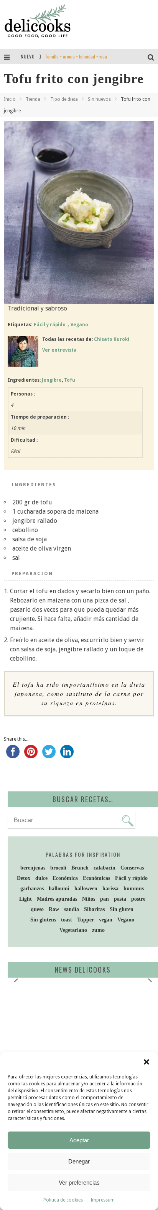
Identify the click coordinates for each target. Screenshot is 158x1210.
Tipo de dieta (64, 99)
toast (66, 920)
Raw (54, 909)
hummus (133, 888)
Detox (23, 878)
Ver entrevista (59, 350)
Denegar (79, 1161)
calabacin (104, 868)
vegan (105, 920)
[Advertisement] (75, 1047)
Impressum (103, 1200)
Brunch (80, 868)
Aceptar (79, 1140)
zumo (98, 930)
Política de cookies (63, 1200)
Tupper (85, 920)
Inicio (10, 99)
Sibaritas (94, 909)
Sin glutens (43, 920)
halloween (85, 888)
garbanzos (32, 888)
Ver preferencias (79, 1182)
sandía (71, 909)
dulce (41, 878)
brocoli (58, 868)
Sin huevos (99, 99)
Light (25, 899)
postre (138, 899)
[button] (146, 1062)
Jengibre (52, 380)
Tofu (69, 380)
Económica (65, 878)
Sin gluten (121, 909)
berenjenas (32, 868)
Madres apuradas (57, 899)
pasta (120, 899)
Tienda (33, 99)
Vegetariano (73, 930)
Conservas (132, 868)
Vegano (79, 324)
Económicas (96, 878)
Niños (88, 899)
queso (37, 909)
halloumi (59, 888)
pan (104, 899)
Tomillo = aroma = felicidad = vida (76, 56)
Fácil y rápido (50, 324)
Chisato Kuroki (111, 339)
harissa (110, 888)
